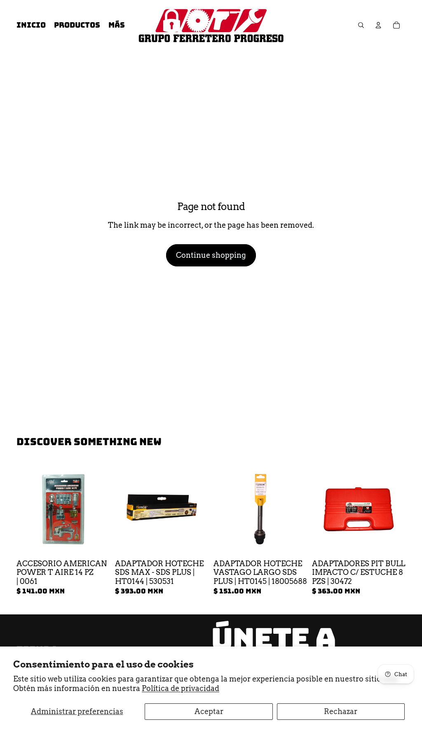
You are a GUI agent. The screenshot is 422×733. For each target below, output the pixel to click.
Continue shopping (211, 255)
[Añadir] (97, 543)
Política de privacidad (180, 688)
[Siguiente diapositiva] (199, 509)
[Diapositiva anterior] (124, 509)
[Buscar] (361, 25)
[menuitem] (116, 25)
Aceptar (209, 711)
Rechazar (340, 711)
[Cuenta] (378, 25)
